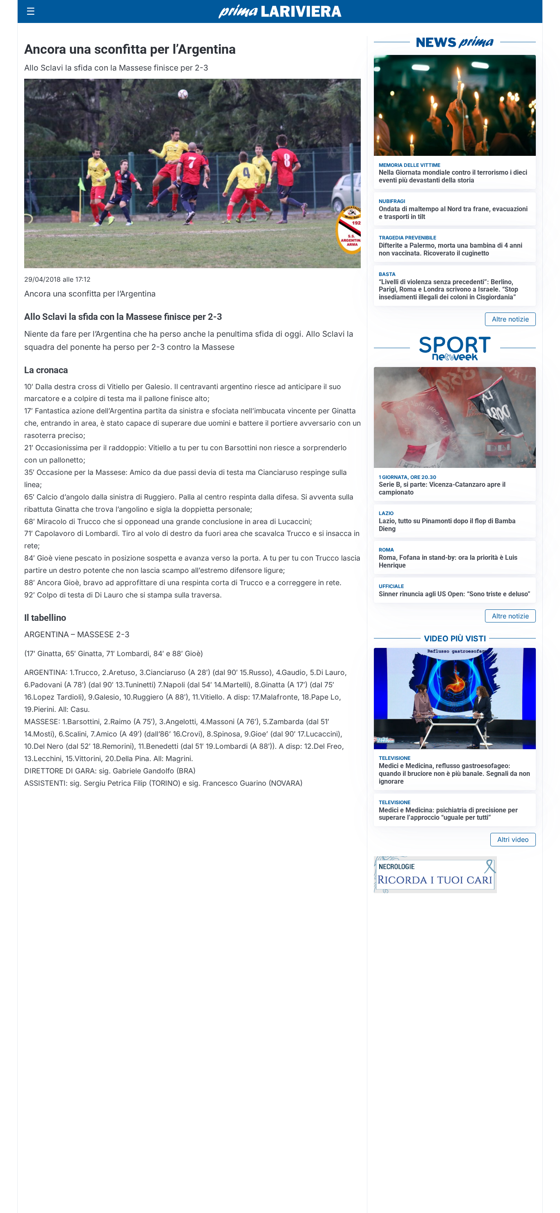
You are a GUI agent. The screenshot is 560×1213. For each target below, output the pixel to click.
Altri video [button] (513, 839)
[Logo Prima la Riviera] (280, 11)
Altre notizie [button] (510, 319)
